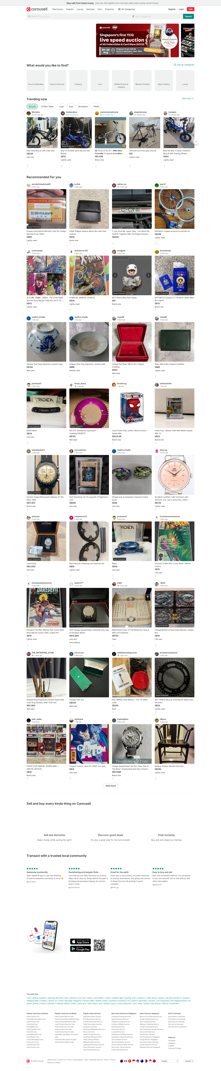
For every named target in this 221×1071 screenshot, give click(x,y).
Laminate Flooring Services (121, 1016)
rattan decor (151, 998)
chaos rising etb (124, 1003)
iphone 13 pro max (78, 998)
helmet (98, 1001)
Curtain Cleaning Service (149, 1027)
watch (134, 1001)
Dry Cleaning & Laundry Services (151, 1029)
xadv (29, 998)
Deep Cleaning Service (120, 1050)
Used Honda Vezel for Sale (64, 1032)
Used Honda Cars (33, 1022)
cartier (107, 998)
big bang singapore (73, 1001)
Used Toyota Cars (33, 1016)
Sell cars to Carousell (175, 1024)
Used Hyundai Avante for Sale (65, 1039)
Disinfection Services (147, 1034)
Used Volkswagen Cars (35, 1039)
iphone (35, 1003)
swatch (161, 998)
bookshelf (174, 1003)
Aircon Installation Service (121, 1042)
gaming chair (130, 998)
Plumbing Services (118, 1027)
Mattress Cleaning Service (149, 1024)
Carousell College (174, 1048)
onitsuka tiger (117, 998)
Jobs (86, 1060)
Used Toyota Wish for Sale (64, 1016)
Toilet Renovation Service (92, 1024)
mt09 (73, 1003)
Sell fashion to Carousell (176, 1019)
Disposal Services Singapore (150, 1047)
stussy (43, 1003)
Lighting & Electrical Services (93, 1045)
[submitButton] (188, 16)
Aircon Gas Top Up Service (121, 1047)
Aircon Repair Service (119, 1039)
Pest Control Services (147, 1032)
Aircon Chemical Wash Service (122, 1045)
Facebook (171, 1040)
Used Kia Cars (32, 1032)
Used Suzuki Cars (33, 1047)
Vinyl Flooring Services (91, 1050)
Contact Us (62, 1060)
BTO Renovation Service (92, 1019)
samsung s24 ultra (55, 998)
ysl (158, 1001)
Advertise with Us (96, 1060)
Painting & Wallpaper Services (94, 1029)
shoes (146, 1003)
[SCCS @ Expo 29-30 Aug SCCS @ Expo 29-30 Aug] (137, 40)
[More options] (28, 166)
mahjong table (32, 1001)
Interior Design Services (91, 1034)
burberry (141, 998)
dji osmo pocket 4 (173, 998)
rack (100, 1003)
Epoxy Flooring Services (120, 1019)
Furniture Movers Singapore (150, 1037)
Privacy (112, 1060)
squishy (186, 998)
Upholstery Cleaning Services (122, 1037)
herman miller (88, 1001)
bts (129, 1001)
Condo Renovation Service (92, 1022)
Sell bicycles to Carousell (177, 1027)
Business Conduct (53, 1062)
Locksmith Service (118, 1032)
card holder (98, 998)
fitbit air (165, 1003)
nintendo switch (62, 1003)
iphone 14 (52, 1001)
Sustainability (78, 1060)
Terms (106, 1060)
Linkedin (171, 1046)
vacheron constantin (117, 1001)
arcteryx (151, 1001)
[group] (110, 40)
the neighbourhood (179, 1001)
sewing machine (39, 998)
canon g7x (81, 1003)
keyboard (165, 1001)
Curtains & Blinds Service (121, 1024)
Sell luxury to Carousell (176, 1022)
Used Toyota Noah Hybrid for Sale (67, 1019)
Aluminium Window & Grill (92, 1037)
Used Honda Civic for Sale (64, 1027)
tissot (140, 1003)
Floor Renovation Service (92, 1047)
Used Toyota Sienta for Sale (65, 1024)
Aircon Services (89, 1032)
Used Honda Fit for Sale (63, 1029)
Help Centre (51, 1060)
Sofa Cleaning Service (148, 1022)
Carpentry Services (90, 1027)
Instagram (171, 1043)
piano (89, 998)
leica (66, 998)
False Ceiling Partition (91, 1039)
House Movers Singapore (149, 1039)
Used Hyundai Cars (33, 1029)
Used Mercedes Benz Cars (36, 1019)
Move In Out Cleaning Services (151, 1016)
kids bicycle (156, 1003)
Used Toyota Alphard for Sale (65, 1022)
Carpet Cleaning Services (149, 1019)
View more (110, 785)
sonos (60, 1001)
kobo (105, 1001)
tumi (134, 1003)
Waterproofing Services (91, 1042)
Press (69, 1060)
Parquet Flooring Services (121, 1022)
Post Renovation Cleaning (149, 1042)
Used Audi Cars (32, 1024)
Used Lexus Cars (33, 1042)
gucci (113, 1003)
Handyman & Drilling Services (122, 1034)
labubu (107, 1003)
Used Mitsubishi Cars (34, 1034)
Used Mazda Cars (33, 1045)
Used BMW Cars (32, 1027)
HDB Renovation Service (92, 1016)
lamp (95, 1003)
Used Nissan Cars (33, 1037)
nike (89, 1003)
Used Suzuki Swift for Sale (64, 1042)
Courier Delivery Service (148, 1045)
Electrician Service (118, 1029)
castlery (43, 1001)
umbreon (51, 1003)
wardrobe (143, 1001)
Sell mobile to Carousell (176, 1016)
